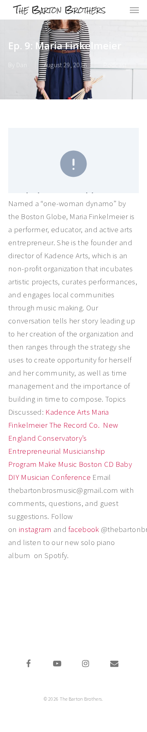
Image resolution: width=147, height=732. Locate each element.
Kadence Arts (68, 412)
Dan (21, 65)
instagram (35, 529)
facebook (83, 529)
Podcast (114, 65)
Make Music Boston (70, 464)
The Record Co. (75, 425)
